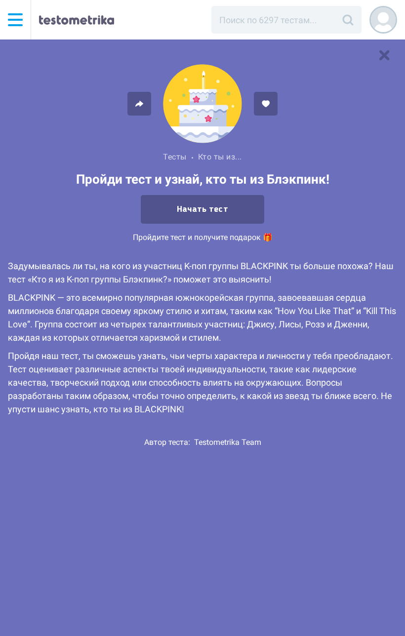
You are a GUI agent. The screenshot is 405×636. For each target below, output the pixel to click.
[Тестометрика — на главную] (76, 20)
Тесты (175, 156)
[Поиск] (348, 20)
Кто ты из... (220, 156)
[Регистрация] (383, 20)
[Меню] (15, 19)
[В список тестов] (384, 55)
